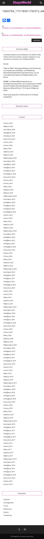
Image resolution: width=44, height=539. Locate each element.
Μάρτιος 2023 (8, 228)
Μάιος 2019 (7, 373)
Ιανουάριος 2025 (9, 161)
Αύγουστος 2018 (9, 402)
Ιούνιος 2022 (7, 256)
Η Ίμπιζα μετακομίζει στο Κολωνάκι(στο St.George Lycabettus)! (20, 96)
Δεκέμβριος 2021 (9, 275)
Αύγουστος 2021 (9, 288)
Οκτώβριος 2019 (9, 358)
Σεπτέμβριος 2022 (9, 247)
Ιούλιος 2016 (7, 481)
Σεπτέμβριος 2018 (9, 399)
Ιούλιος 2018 (7, 405)
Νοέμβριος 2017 (9, 430)
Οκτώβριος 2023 (9, 209)
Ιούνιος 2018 (7, 408)
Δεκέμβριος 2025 (9, 133)
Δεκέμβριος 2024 (9, 164)
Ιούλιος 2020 (7, 329)
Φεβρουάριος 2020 (10, 345)
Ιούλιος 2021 (7, 291)
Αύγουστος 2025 (9, 139)
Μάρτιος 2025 (8, 155)
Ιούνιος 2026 (7, 123)
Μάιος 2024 (7, 187)
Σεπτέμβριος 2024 (9, 174)
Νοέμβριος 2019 (9, 354)
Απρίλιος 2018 (8, 415)
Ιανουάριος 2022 (9, 272)
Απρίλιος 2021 (8, 301)
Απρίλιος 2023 (8, 225)
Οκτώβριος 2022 (9, 244)
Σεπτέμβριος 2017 (9, 437)
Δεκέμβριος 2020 (9, 313)
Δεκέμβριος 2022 (9, 237)
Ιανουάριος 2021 (9, 310)
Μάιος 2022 (7, 259)
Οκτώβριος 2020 (9, 320)
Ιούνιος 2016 (7, 484)
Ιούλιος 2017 (7, 443)
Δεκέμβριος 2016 (9, 465)
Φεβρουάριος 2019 (10, 383)
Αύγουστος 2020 (9, 326)
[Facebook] (19, 529)
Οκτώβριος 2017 (9, 434)
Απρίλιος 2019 (8, 377)
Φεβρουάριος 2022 (10, 269)
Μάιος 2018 (7, 411)
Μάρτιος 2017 (8, 456)
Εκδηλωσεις (7, 509)
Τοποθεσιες (7, 515)
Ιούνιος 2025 (7, 145)
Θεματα (6, 512)
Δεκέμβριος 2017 (9, 427)
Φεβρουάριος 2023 (10, 231)
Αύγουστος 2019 (9, 364)
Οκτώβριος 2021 (9, 282)
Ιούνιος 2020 (7, 332)
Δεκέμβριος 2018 (9, 389)
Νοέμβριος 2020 (9, 316)
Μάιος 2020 (7, 335)
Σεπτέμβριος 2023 (9, 212)
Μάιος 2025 (7, 148)
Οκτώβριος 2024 (9, 171)
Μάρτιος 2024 (8, 193)
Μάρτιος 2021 (8, 304)
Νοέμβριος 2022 (9, 240)
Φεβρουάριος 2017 (10, 459)
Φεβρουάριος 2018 (10, 421)
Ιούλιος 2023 (7, 215)
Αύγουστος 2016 (9, 478)
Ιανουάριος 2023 (9, 234)
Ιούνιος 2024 (7, 183)
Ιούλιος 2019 (7, 367)
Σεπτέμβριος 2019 (9, 361)
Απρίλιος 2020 (8, 339)
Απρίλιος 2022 (8, 263)
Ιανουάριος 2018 (9, 424)
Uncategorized (8, 503)
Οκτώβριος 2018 (9, 396)
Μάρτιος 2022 (8, 266)
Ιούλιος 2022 (7, 253)
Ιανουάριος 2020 (9, 348)
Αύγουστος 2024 (9, 177)
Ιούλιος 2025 (7, 142)
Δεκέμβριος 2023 (9, 202)
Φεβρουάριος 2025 (10, 158)
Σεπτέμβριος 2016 (9, 475)
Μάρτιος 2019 (8, 380)
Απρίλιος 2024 (8, 190)
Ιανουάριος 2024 (9, 199)
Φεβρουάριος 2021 (10, 307)
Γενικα (5, 506)
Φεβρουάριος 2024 (10, 196)
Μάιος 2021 (7, 297)
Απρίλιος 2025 (8, 152)
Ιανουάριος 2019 (9, 386)
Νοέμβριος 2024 (9, 168)
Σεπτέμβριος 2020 (9, 323)
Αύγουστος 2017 (9, 440)
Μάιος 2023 (7, 221)
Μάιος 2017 (7, 449)
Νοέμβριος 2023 (9, 206)
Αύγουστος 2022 (9, 250)
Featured (6, 499)
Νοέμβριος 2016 (9, 468)
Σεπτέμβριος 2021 (9, 285)
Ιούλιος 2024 (7, 180)
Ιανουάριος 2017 (9, 462)
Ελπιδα (5, 64)
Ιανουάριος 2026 (9, 129)
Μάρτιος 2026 (8, 126)
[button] (41, 3)
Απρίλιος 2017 (8, 453)
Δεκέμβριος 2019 (9, 351)
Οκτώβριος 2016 (9, 472)
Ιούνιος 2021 (7, 294)
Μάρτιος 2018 (8, 418)
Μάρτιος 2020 (8, 342)
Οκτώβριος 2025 (9, 136)
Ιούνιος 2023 (7, 218)
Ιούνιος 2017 (7, 446)
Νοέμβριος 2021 (9, 278)
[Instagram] (25, 529)
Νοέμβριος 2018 (9, 392)
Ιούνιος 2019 (7, 370)
